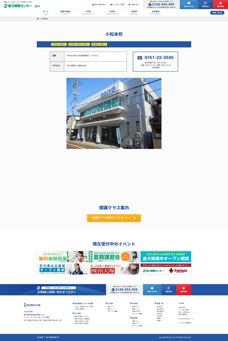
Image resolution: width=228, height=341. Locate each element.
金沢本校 (159, 306)
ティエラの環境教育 (184, 323)
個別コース (111, 309)
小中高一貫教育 (80, 309)
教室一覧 (160, 303)
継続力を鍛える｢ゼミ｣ (82, 316)
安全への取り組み (184, 312)
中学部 (134, 303)
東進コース (135, 323)
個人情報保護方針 (52, 337)
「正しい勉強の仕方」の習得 (84, 306)
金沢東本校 (160, 309)
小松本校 (159, 316)
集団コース (111, 306)
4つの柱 (78, 313)
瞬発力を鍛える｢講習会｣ (82, 319)
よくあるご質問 (183, 310)
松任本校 (159, 313)
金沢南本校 (160, 311)
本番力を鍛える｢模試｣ (82, 323)
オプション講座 (113, 311)
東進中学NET (136, 311)
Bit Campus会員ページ (185, 319)
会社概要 (40, 337)
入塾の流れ (181, 307)
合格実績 (181, 303)
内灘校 (159, 320)
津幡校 (159, 318)
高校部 (134, 318)
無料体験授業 (182, 314)
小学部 (110, 303)
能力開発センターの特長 (84, 303)
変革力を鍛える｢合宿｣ (82, 321)
